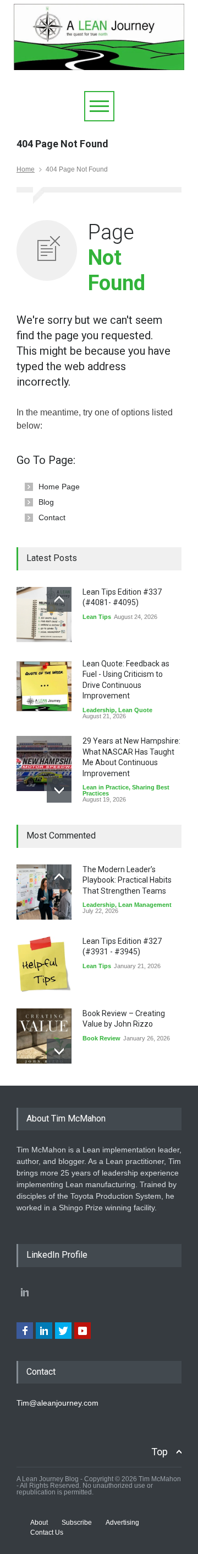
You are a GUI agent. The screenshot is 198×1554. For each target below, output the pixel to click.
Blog (46, 502)
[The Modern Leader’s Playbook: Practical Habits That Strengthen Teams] (44, 892)
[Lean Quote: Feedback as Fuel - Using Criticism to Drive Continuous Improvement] (44, 686)
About (39, 1522)
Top (159, 1451)
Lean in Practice (105, 787)
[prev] (59, 599)
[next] (59, 790)
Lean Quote (135, 710)
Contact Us (46, 1532)
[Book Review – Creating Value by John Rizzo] (44, 1036)
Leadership (98, 710)
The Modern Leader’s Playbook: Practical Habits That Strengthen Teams (127, 880)
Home (25, 169)
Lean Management (145, 904)
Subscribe (77, 1522)
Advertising (122, 1522)
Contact (51, 517)
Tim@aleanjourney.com (57, 1402)
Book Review (101, 1038)
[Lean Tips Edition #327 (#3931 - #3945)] (44, 964)
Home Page (59, 486)
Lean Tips (96, 616)
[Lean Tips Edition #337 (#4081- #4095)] (44, 614)
